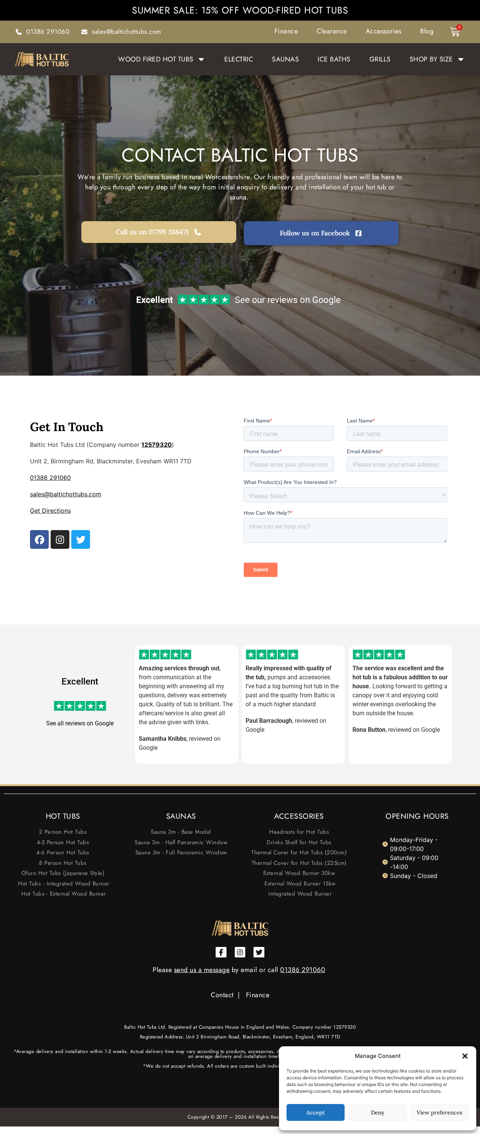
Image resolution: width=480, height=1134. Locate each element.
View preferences (439, 1112)
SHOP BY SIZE (431, 59)
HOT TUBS (63, 816)
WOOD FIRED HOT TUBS (156, 59)
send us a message (202, 970)
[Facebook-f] (221, 952)
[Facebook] (39, 539)
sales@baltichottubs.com (65, 494)
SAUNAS (285, 59)
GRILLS (380, 59)
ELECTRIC (238, 59)
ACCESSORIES (299, 816)
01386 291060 (50, 477)
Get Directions (50, 510)
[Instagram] (60, 539)
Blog (427, 31)
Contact (222, 995)
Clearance (331, 31)
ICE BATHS (334, 59)
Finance (286, 31)
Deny (377, 1112)
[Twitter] (80, 539)
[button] (465, 1056)
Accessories (384, 31)
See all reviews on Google (80, 723)
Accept (315, 1112)
